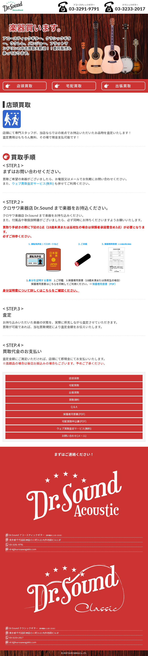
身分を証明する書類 (40, 280)
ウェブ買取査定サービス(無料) (33, 183)
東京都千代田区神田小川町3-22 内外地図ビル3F (34, 633)
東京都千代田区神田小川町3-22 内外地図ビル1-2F (35, 540)
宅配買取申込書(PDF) (74, 421)
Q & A (74, 407)
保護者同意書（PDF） (104, 284)
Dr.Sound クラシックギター (32, 628)
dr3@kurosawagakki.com (22, 642)
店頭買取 (24, 86)
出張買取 (123, 86)
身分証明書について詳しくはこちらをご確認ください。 (41, 290)
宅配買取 (73, 86)
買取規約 (74, 399)
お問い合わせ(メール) (74, 435)
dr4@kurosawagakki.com (22, 549)
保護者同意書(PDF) (74, 414)
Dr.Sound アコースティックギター (36, 535)
